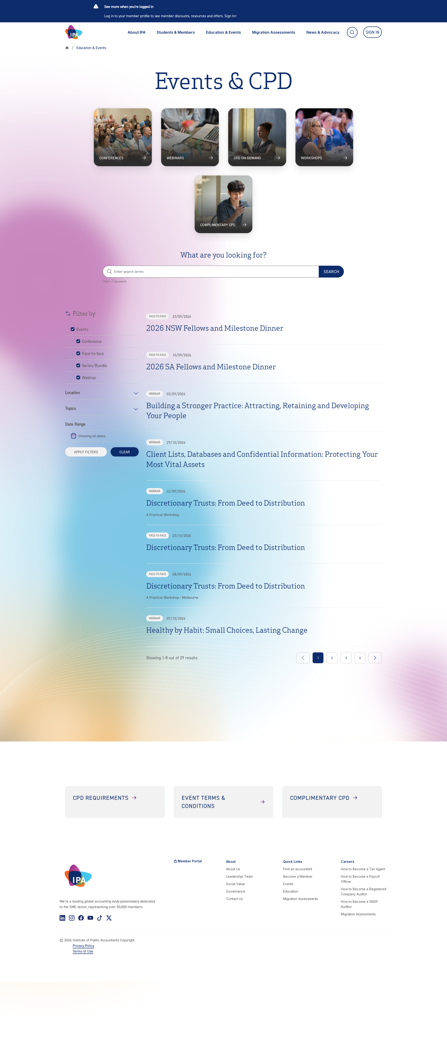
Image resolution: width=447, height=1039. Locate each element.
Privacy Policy (83, 945)
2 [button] (332, 658)
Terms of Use (83, 951)
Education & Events (223, 32)
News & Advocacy (322, 32)
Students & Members (176, 32)
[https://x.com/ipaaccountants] (109, 918)
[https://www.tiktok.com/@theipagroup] (99, 918)
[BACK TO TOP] (11, 1027)
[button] (375, 657)
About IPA (137, 32)
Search (331, 271)
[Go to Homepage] (73, 32)
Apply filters (86, 452)
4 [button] (360, 658)
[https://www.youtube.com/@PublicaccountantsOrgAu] (90, 918)
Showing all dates (91, 435)
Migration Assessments (273, 32)
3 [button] (346, 658)
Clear (124, 452)
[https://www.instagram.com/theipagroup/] (71, 918)
